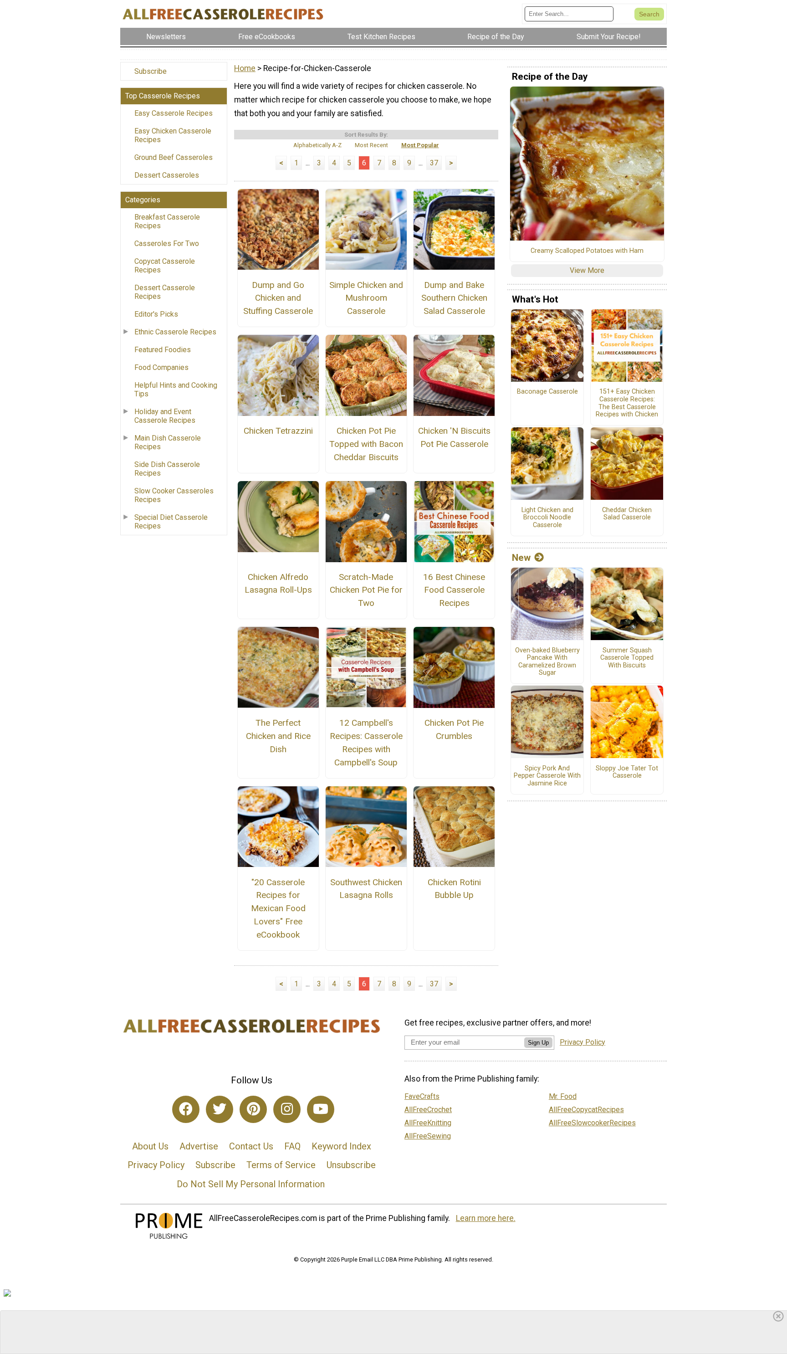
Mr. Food (563, 1096)
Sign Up (538, 1042)
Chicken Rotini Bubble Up (454, 889)
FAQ (292, 1146)
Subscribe (150, 71)
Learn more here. (486, 1218)
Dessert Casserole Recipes (164, 292)
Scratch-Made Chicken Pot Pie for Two (366, 590)
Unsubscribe (351, 1164)
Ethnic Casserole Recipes (175, 332)
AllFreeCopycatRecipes (586, 1109)
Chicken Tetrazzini (278, 431)
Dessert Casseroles (166, 175)
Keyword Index (341, 1146)
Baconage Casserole (547, 391)
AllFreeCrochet (428, 1109)
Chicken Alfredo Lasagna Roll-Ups (278, 583)
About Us (150, 1146)
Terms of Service (281, 1164)
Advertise (198, 1146)
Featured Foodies (162, 349)
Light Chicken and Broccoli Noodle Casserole (547, 518)
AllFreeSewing (427, 1136)
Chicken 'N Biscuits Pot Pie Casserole (454, 437)
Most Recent (371, 145)
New (521, 557)
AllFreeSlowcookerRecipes (592, 1122)
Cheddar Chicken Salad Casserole (627, 514)
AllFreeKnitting (427, 1122)
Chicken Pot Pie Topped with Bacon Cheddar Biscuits (366, 444)
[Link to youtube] (320, 1109)
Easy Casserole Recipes (173, 113)
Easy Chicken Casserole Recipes (172, 135)
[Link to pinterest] (253, 1109)
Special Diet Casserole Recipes (171, 521)
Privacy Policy (156, 1164)
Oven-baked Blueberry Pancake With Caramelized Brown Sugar (547, 662)
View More (587, 270)
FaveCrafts (421, 1096)
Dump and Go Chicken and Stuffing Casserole (278, 298)
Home (245, 68)
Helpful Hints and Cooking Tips (175, 389)
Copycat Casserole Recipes (164, 265)
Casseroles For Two (166, 243)
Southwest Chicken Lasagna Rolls (366, 889)
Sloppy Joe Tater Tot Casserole (627, 772)
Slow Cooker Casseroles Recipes (174, 495)
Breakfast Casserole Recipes (167, 221)
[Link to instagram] (287, 1109)
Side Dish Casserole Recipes (167, 468)
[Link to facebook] (185, 1109)
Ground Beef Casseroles (173, 157)
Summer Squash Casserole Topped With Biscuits (627, 658)
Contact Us (251, 1146)
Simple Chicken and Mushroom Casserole (366, 298)
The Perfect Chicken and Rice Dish (278, 736)
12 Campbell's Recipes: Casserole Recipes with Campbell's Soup (366, 742)
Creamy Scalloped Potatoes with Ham (587, 251)
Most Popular (420, 145)
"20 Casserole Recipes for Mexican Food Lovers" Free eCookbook (278, 908)
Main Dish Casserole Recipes (167, 442)
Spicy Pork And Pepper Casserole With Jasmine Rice (547, 776)
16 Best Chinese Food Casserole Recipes (454, 590)
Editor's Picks (156, 314)
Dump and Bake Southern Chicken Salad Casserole (454, 298)
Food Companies (161, 367)
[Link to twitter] (219, 1109)
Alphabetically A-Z (317, 145)
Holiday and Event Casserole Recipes (164, 416)
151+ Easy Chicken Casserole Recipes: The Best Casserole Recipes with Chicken (627, 403)
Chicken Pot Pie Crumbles (454, 729)
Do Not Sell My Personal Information (251, 1184)
